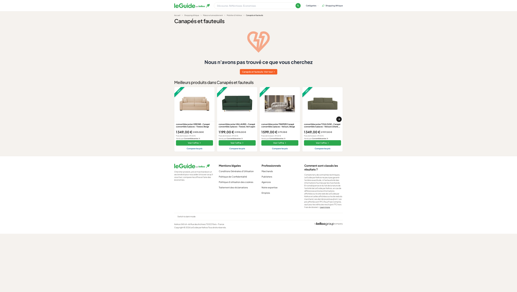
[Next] (339, 119)
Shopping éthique (191, 15)
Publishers (267, 176)
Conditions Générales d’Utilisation (236, 171)
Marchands (267, 171)
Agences (266, 182)
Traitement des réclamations (233, 187)
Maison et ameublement (213, 15)
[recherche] (298, 5)
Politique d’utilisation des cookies (236, 182)
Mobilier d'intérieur (234, 15)
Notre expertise (270, 187)
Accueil (177, 15)
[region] (258, 119)
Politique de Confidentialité (233, 176)
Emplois (266, 192)
